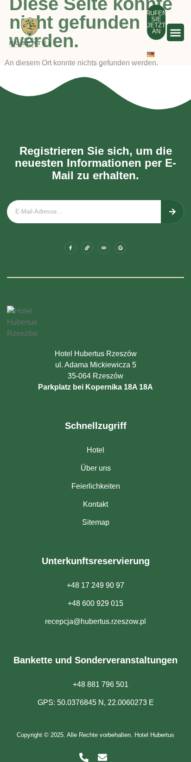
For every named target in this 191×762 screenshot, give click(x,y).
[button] (176, 32)
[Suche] (172, 211)
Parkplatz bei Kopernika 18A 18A (95, 387)
